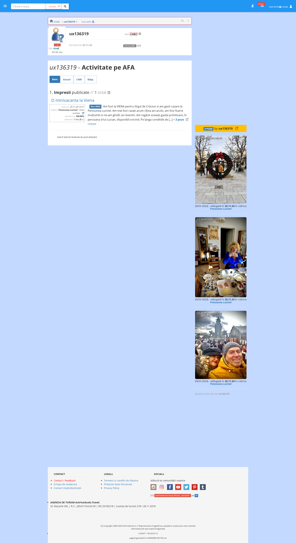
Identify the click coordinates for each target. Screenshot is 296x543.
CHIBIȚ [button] (133, 34)
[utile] (252, 6)
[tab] (55, 79)
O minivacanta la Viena (72, 100)
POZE (208, 128)
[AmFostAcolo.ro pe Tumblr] (203, 486)
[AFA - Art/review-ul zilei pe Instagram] (154, 486)
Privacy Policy (111, 488)
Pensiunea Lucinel (220, 208)
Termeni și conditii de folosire (121, 480)
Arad (56, 48)
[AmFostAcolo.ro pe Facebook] (171, 486)
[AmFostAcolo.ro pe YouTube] (179, 486)
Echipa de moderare (65, 484)
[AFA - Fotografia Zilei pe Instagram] (162, 486)
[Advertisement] (220, 68)
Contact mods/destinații (67, 488)
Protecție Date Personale (118, 484)
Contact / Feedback (65, 480)
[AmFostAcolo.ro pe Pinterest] (195, 486)
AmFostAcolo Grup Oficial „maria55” (172, 495)
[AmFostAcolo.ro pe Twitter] (187, 486)
